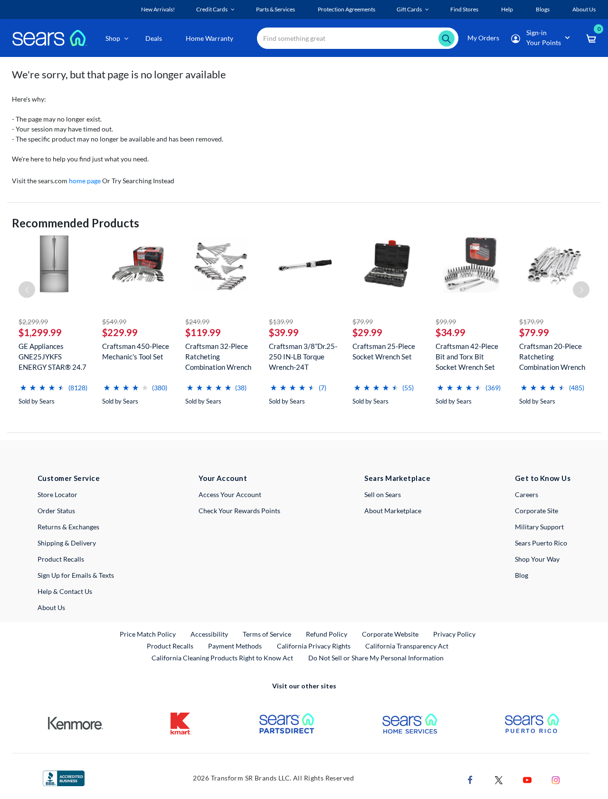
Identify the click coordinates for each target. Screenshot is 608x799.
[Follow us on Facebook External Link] (470, 779)
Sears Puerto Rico (541, 543)
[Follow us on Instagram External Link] (555, 779)
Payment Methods (235, 646)
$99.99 (446, 322)
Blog (521, 575)
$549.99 (114, 322)
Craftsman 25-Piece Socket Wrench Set (383, 351)
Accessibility (209, 634)
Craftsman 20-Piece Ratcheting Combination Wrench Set (552, 357)
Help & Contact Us (65, 591)
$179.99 (531, 322)
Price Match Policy (148, 634)
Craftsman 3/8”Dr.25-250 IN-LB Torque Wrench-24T (303, 356)
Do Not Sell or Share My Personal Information (376, 658)
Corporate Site (536, 511)
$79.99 (362, 322)
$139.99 (281, 322)
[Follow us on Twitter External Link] (498, 779)
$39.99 (284, 332)
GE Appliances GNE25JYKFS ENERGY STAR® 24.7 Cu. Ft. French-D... (52, 357)
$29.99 (367, 332)
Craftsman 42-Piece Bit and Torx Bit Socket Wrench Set (467, 356)
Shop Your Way (537, 559)
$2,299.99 (33, 322)
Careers (526, 494)
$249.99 (197, 322)
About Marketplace (392, 511)
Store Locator (57, 494)
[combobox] (357, 38)
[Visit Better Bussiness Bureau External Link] (64, 777)
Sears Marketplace (397, 478)
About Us (51, 607)
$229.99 (120, 332)
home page (85, 181)
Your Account (223, 478)
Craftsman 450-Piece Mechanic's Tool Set (135, 351)
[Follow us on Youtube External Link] (527, 779)
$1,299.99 (40, 332)
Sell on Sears (382, 494)
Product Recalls (61, 559)
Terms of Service (267, 634)
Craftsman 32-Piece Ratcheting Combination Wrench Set (218, 357)
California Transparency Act (406, 646)
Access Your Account (230, 494)
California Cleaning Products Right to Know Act (222, 658)
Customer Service (69, 478)
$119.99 (203, 332)
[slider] (42, 384)
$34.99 (451, 332)
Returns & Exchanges (68, 527)
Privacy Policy (454, 634)
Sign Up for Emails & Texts (76, 575)
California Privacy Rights (314, 646)
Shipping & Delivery (67, 543)
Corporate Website (390, 634)
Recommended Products (75, 223)
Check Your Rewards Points (239, 511)
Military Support (539, 527)
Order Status (56, 511)
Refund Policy (326, 634)
